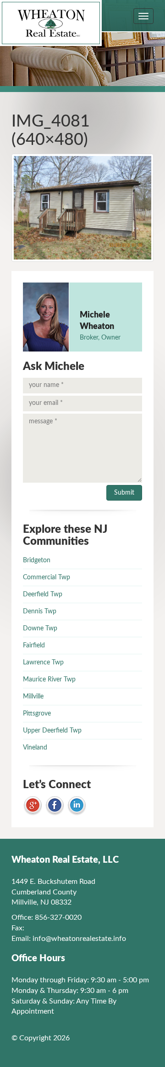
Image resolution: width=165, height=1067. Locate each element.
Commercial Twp (46, 577)
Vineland (35, 747)
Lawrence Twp (43, 662)
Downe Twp (40, 628)
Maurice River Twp (49, 679)
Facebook (55, 806)
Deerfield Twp (42, 594)
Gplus (33, 806)
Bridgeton (36, 560)
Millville (33, 696)
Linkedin (77, 806)
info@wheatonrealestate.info (79, 938)
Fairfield (34, 645)
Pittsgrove (37, 713)
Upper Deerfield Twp (52, 730)
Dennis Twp (39, 611)
